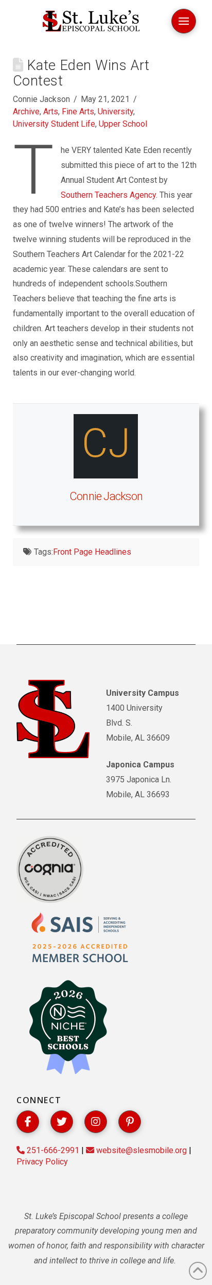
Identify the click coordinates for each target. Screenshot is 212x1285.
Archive (26, 111)
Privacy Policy (42, 1162)
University (115, 111)
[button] (183, 21)
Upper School (123, 124)
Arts (50, 111)
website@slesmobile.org (140, 1150)
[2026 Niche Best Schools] (67, 1028)
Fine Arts (78, 111)
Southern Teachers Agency (108, 195)
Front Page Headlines (92, 552)
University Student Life (54, 124)
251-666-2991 (52, 1150)
